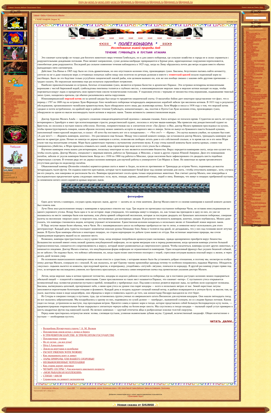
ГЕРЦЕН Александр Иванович (256, 96)
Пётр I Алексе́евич (53, 345)
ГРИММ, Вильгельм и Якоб (255, 98)
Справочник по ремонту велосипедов (63, 379)
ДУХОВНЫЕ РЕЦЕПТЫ (254, 71)
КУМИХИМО (9, 106)
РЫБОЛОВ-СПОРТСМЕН (255, 64)
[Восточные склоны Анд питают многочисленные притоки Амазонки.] (153, 192)
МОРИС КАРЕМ (251, 157)
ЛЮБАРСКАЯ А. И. (12, 108)
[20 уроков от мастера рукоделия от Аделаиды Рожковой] (15, 74)
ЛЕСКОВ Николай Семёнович (256, 140)
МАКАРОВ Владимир (253, 142)
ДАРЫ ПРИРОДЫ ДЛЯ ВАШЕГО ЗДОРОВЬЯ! (68, 358)
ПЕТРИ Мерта (251, 167)
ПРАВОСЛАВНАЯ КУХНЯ (255, 67)
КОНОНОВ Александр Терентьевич (253, 131)
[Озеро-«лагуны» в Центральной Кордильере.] (135, 192)
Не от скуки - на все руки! (57, 341)
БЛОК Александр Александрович (251, 87)
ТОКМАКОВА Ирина (253, 184)
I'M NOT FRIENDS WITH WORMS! (62, 352)
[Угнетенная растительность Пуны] (94, 192)
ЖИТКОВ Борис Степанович (256, 113)
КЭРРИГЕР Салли (252, 138)
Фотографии (9, 92)
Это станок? (250, 66)
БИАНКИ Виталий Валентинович (251, 83)
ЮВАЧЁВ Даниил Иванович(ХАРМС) (251, 215)
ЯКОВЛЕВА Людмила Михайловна (252, 222)
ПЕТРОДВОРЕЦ (252, 47)
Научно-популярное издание (256, 38)
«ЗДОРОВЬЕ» (251, 49)
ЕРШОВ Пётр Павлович (254, 108)
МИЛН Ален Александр (254, 152)
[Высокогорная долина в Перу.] (171, 192)
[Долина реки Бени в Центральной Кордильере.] (165, 192)
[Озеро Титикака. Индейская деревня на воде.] (82, 192)
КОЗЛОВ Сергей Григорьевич (256, 133)
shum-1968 (71, 388)
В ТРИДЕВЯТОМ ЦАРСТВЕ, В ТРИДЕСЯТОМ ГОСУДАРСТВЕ (78, 335)
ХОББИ (8, 119)
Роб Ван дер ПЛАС (12, 116)
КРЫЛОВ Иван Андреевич (255, 137)
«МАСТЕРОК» (251, 35)
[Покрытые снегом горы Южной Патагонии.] (100, 192)
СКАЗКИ (8, 118)
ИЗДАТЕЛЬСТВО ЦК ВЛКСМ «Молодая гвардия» (14, 103)
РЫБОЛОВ (250, 62)
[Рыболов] (15, 166)
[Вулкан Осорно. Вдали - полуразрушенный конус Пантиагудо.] (118, 192)
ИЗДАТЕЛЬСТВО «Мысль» (15, 101)
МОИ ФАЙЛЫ (10, 111)
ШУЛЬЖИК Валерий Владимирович (252, 208)
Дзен (7, 91)
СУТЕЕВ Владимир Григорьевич (252, 181)
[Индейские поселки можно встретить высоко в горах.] (183, 192)
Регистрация (31, 7)
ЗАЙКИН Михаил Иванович (255, 118)
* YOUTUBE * (250, 72)
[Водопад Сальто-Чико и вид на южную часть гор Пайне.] (112, 192)
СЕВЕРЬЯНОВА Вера (253, 177)
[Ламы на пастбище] (64, 192)
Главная (11, 7)
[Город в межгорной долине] (76, 192)
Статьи (7, 89)
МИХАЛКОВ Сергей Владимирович (252, 154)
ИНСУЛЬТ (249, 45)
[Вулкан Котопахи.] (189, 192)
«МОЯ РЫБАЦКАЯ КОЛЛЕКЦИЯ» (11, 113)
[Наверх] (3, 12)
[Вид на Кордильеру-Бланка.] (88, 192)
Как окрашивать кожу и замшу (60, 355)
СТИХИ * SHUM (52, 375)
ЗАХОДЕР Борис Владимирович (251, 120)
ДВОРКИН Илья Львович (255, 103)
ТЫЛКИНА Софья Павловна (256, 191)
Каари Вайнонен (138, 388)
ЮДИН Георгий (251, 213)
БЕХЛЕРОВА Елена (253, 81)
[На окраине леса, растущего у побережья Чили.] (106, 192)
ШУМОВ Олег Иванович (254, 211)
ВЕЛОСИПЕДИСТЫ (253, 33)
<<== (105, 44)
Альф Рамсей (126, 388)
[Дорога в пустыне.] (201, 192)
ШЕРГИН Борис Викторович (256, 206)
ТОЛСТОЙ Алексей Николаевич (252, 186)
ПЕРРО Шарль (251, 165)
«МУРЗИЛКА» (251, 37)
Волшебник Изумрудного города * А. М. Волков (69, 328)
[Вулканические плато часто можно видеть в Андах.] (177, 192)
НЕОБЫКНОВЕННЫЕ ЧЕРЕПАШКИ (64, 362)
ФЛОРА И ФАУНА (252, 54)
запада (99, 388)
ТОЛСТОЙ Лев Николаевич (256, 189)
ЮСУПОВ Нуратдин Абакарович (252, 219)
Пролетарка (165, 388)
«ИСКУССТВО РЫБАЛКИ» (255, 60)
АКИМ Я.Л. (9, 94)
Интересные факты (110, 388)
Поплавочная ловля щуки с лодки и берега (66, 331)
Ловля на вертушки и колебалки (60, 348)
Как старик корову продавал (58, 365)
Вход (39, 7)
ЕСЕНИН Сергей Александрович (251, 110)
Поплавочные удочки (54, 338)
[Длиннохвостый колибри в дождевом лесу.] (141, 192)
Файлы (7, 87)
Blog (247, 32)
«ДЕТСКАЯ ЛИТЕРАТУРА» (255, 69)
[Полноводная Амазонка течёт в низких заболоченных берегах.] (147, 192)
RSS (261, 7)
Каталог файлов (20, 7)
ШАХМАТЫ (9, 121)
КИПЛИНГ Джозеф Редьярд (256, 128)
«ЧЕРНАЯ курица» (252, 44)
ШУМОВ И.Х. (10, 123)
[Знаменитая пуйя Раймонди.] (123, 192)
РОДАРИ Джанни (252, 176)
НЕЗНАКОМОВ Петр (253, 162)
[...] (206, 192)
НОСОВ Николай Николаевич (256, 164)
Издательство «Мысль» (56, 15)
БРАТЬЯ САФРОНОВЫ (13, 96)
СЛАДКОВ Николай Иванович (256, 179)
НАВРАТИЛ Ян (251, 159)
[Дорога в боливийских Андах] (70, 192)
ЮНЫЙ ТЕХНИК (252, 55)
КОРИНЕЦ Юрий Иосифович (256, 135)
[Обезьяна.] (159, 192)
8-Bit (119, 388)
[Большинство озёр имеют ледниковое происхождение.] (129, 192)
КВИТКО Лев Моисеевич (255, 127)
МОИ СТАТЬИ (10, 109)
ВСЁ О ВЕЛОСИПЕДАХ (13, 97)
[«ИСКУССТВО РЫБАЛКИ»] (15, 86)
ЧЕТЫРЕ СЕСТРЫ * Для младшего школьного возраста (73, 369)
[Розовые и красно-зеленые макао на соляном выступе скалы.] (195, 192)
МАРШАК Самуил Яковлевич (256, 150)
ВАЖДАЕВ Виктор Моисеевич (256, 94)
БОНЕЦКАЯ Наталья (253, 89)
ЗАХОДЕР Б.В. (10, 99)
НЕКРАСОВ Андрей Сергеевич (257, 160)
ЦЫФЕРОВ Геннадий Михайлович (252, 197)
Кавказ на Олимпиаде (152, 388)
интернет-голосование (88, 388)
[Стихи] (15, 143)
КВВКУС (249, 57)
